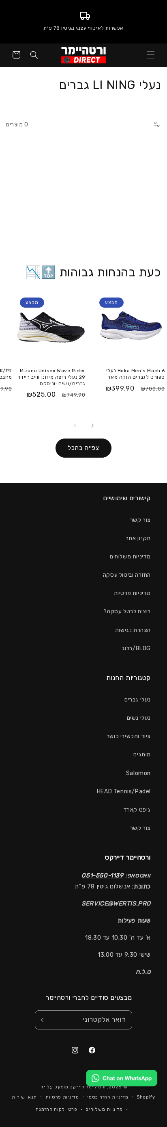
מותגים (142, 754)
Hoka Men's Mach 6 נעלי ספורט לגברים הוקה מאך (135, 374)
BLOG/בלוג (136, 648)
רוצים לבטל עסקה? (127, 611)
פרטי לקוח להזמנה (56, 1109)
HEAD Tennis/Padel (124, 791)
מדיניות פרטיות (132, 593)
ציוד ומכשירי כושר (129, 736)
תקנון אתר (138, 538)
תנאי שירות (24, 1097)
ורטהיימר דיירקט (87, 1087)
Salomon (138, 773)
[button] (151, 55)
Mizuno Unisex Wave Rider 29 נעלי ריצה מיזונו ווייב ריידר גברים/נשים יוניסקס (51, 377)
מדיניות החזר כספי (107, 1097)
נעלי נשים (139, 717)
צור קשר (140, 520)
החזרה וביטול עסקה (127, 574)
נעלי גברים (137, 699)
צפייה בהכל (83, 448)
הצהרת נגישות (133, 630)
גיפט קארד (137, 809)
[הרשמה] (44, 1019)
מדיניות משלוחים (130, 556)
